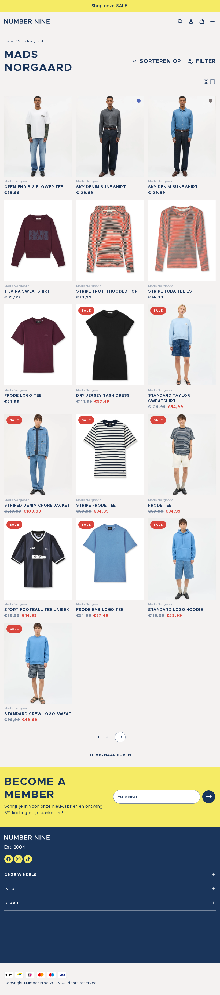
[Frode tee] (182, 454)
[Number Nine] (27, 21)
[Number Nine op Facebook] (8, 859)
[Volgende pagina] (120, 737)
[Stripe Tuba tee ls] (182, 240)
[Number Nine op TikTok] (28, 859)
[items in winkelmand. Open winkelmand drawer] (201, 21)
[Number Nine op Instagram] (18, 859)
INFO (9, 889)
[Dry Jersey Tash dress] (110, 344)
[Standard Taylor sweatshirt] (182, 344)
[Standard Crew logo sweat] (38, 663)
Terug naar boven (110, 755)
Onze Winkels (20, 875)
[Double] (206, 81)
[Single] (212, 81)
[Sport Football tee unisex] (38, 559)
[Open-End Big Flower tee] (38, 136)
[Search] (180, 21)
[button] (212, 21)
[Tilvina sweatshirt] (38, 240)
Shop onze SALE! (110, 6)
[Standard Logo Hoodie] (182, 559)
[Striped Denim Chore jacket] (38, 454)
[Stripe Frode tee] (110, 454)
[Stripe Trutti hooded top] (110, 240)
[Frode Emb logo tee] (110, 559)
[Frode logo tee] (38, 344)
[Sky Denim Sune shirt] (110, 136)
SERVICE (13, 903)
